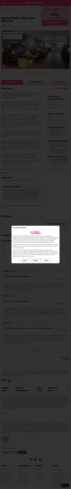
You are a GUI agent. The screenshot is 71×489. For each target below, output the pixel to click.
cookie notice (20, 254)
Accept (24, 260)
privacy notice (30, 256)
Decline (47, 260)
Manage (35, 260)
